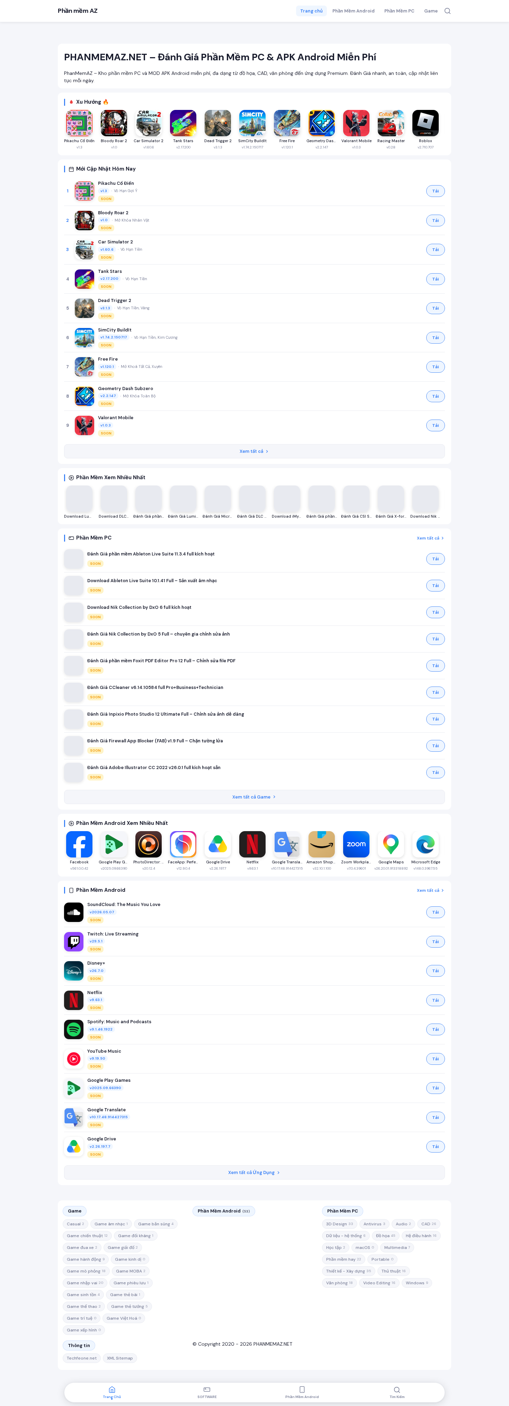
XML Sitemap (120, 1358)
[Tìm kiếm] (447, 11)
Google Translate (106, 1110)
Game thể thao (84, 1306)
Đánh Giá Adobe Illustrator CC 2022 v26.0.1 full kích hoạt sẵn (154, 767)
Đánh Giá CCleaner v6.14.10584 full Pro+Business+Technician (155, 687)
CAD (428, 1224)
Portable (382, 1259)
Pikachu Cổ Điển (116, 183)
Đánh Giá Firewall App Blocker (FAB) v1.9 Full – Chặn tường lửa (155, 741)
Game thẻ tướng (129, 1306)
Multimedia (397, 1247)
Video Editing (379, 1283)
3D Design (339, 1224)
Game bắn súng (155, 1224)
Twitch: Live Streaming (113, 934)
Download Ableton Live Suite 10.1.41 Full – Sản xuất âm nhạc (152, 581)
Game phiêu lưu (131, 1283)
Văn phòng (339, 1283)
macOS (365, 1247)
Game (431, 11)
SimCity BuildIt (115, 330)
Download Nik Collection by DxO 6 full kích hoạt (139, 607)
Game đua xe (82, 1247)
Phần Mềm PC (399, 11)
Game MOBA (130, 1271)
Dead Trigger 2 (114, 300)
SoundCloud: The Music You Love (123, 904)
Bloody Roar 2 (113, 213)
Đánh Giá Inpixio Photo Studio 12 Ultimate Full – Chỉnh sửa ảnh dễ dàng (165, 714)
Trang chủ (311, 11)
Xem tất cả (251, 451)
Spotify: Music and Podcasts (119, 1022)
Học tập (335, 1247)
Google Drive (101, 1139)
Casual (75, 1224)
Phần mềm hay (343, 1259)
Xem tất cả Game (251, 797)
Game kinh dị (130, 1259)
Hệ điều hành (421, 1236)
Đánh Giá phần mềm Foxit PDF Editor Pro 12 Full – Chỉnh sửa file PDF (161, 661)
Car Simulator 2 (115, 242)
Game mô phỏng (86, 1271)
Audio (403, 1224)
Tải (435, 191)
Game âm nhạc (111, 1224)
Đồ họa (385, 1236)
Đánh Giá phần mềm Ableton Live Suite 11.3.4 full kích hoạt (151, 554)
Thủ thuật (394, 1271)
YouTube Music (104, 1051)
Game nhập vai (85, 1283)
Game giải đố (123, 1247)
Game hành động (86, 1259)
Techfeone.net (82, 1358)
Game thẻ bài (125, 1294)
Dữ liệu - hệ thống (346, 1236)
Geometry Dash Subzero (125, 388)
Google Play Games (109, 1080)
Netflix (94, 992)
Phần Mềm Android (353, 11)
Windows (417, 1283)
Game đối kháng (135, 1236)
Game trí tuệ (81, 1318)
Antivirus (374, 1224)
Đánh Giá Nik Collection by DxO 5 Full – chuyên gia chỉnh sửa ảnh (158, 634)
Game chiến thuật (87, 1236)
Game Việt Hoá (124, 1318)
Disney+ (96, 963)
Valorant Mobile (115, 418)
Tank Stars (110, 271)
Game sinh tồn (83, 1294)
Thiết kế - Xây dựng (348, 1271)
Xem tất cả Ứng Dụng (251, 1172)
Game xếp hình (84, 1330)
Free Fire (108, 359)
